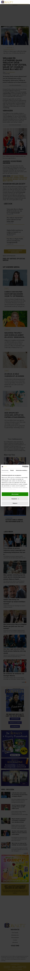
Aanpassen (14, 498)
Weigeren (15, 503)
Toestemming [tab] (5, 470)
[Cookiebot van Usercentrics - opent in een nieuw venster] (22, 466)
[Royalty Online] (10, 1)
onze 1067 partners (10, 477)
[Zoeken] (28, 2)
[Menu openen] (21, 2)
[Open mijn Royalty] (25, 2)
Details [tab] (12, 470)
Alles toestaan (15, 494)
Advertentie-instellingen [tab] (22, 470)
